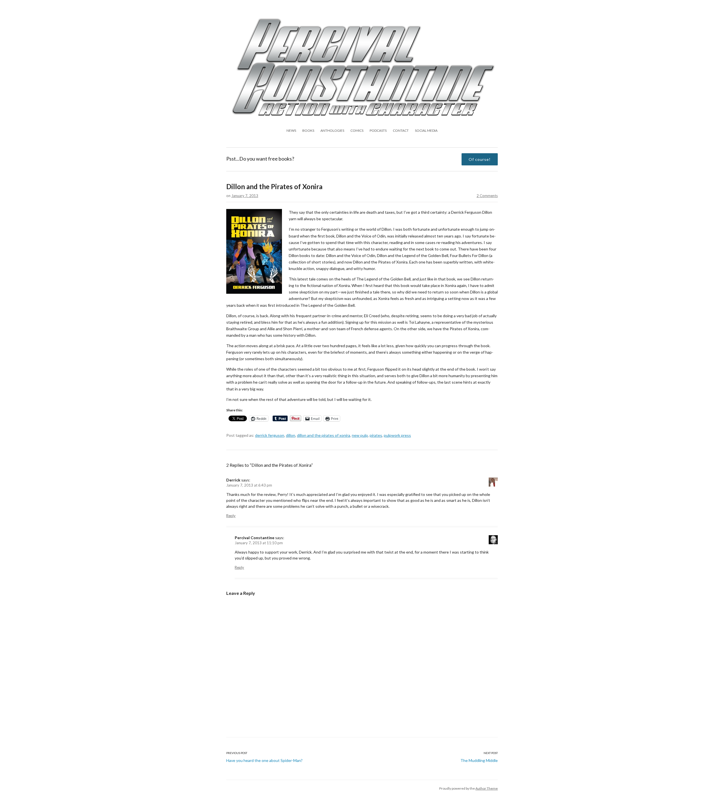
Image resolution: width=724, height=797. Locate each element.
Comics (356, 130)
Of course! (480, 159)
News (291, 130)
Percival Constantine (254, 537)
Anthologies (332, 130)
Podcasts (378, 130)
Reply (231, 515)
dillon (290, 435)
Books (308, 130)
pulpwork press (397, 435)
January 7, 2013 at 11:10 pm (259, 543)
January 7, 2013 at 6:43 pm (249, 485)
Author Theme (486, 788)
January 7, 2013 (244, 195)
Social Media (426, 130)
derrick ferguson (269, 435)
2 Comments (487, 195)
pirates (376, 435)
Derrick (233, 480)
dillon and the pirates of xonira (323, 435)
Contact (401, 130)
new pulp (360, 435)
